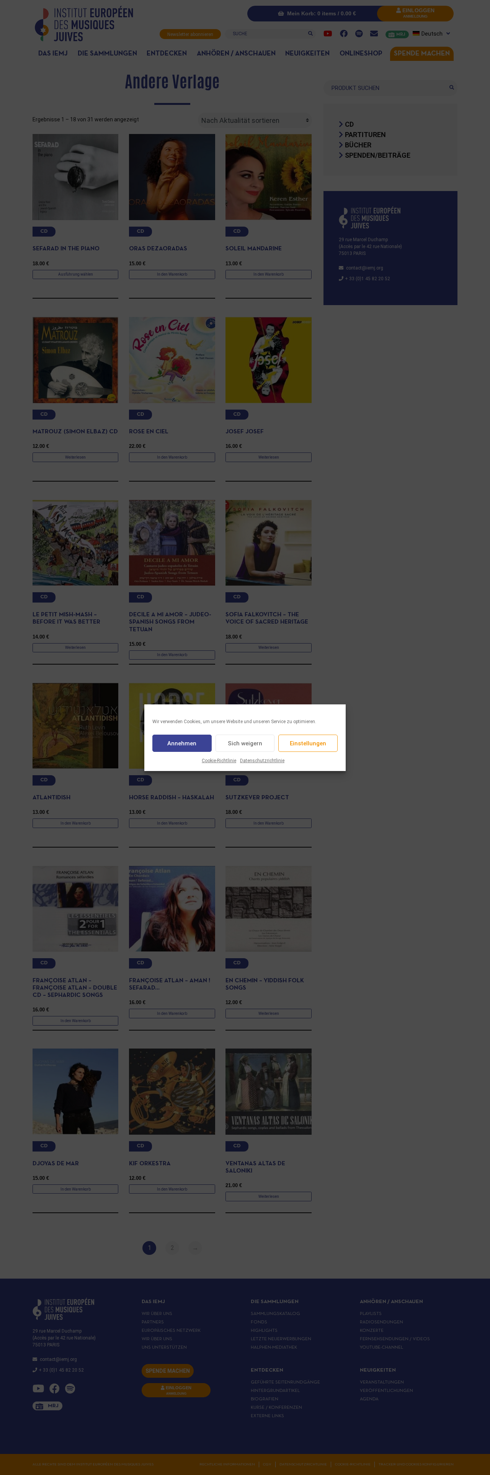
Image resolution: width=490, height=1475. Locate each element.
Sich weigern (245, 743)
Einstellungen (308, 743)
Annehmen (181, 743)
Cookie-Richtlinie (219, 760)
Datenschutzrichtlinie (262, 760)
